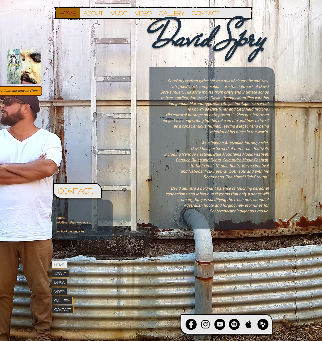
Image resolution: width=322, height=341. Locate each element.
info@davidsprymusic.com (74, 223)
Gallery (62, 300)
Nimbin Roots (227, 165)
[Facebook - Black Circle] (191, 324)
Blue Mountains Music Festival (240, 154)
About (60, 273)
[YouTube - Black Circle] (219, 324)
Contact (62, 309)
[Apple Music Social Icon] (248, 324)
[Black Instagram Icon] (205, 324)
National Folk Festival (208, 171)
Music (59, 282)
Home (59, 264)
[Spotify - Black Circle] (234, 324)
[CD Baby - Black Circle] (262, 324)
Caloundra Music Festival (245, 160)
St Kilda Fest (202, 165)
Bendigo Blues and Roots (198, 160)
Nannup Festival (196, 154)
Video (59, 291)
